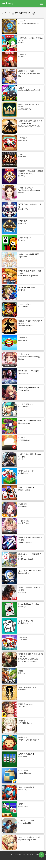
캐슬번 (21, 671)
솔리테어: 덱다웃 (24, 238)
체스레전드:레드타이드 (27, 687)
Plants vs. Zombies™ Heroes (29, 421)
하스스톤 (21, 21)
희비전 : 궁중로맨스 (25, 188)
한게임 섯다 (22, 154)
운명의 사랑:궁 (24, 354)
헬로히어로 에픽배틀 (26, 787)
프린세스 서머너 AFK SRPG (28, 254)
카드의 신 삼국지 (24, 304)
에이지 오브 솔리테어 (26, 471)
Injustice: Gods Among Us (28, 371)
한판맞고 (21, 88)
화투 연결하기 (23, 338)
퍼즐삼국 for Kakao (25, 704)
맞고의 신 (22, 437)
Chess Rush (23, 771)
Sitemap (17, 854)
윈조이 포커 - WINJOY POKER (29, 571)
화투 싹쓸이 (22, 637)
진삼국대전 (22, 504)
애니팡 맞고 (22, 737)
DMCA (38, 854)
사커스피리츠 (23, 521)
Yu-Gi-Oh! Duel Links (26, 288)
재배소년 (21, 721)
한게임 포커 (22, 221)
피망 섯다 (22, 54)
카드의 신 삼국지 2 (25, 404)
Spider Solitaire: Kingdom (28, 604)
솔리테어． (22, 804)
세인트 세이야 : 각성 (26, 71)
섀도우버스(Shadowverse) (28, 387)
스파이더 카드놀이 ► (26, 487)
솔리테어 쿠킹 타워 (25, 621)
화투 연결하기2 (24, 138)
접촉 (44, 854)
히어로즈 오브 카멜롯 (26, 821)
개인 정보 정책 (28, 854)
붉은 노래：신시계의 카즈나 (29, 837)
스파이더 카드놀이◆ (26, 754)
